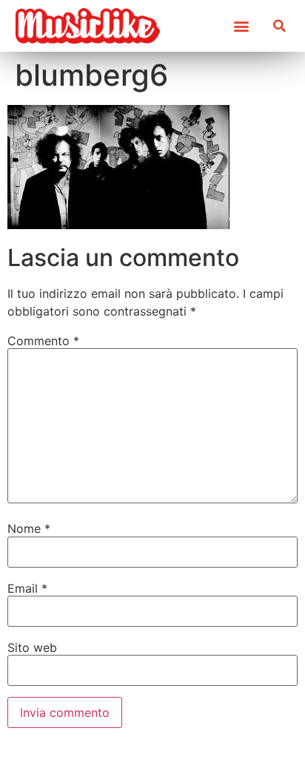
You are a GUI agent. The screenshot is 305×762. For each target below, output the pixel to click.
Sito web (32, 647)
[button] (241, 26)
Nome (28, 528)
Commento (43, 341)
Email (27, 588)
